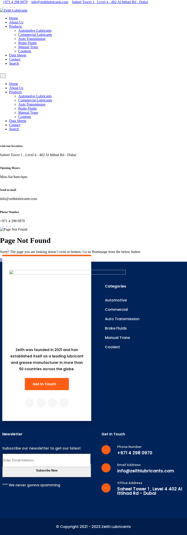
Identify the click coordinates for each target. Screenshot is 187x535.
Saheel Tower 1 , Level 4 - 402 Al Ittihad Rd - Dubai (110, 2)
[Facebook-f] (29, 402)
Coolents (24, 51)
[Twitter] (41, 402)
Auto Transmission (31, 39)
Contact (14, 59)
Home (13, 18)
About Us (16, 22)
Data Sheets (17, 55)
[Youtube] (63, 402)
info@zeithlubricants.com (49, 2)
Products (16, 26)
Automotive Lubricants (35, 30)
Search (14, 63)
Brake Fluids (27, 43)
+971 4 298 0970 (15, 2)
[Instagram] (52, 402)
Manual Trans (28, 47)
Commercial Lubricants (35, 35)
